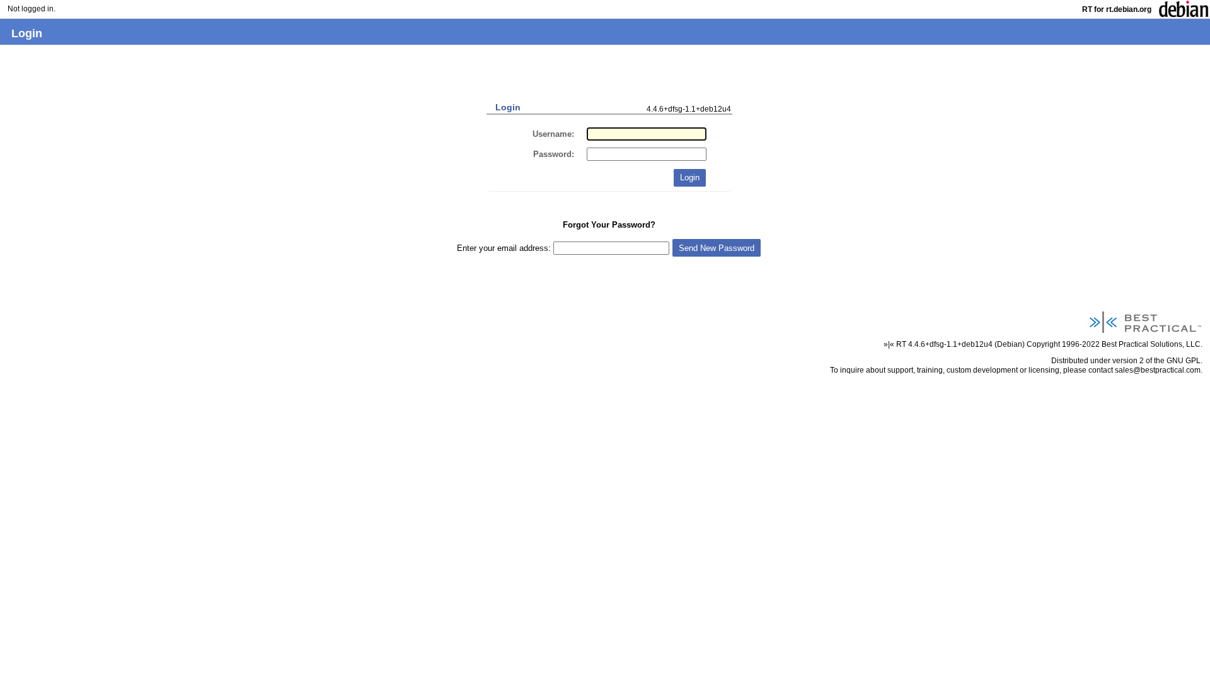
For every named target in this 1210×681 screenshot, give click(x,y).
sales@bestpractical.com (1158, 370)
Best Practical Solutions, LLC (1151, 344)
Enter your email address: (505, 248)
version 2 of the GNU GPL (1156, 360)
